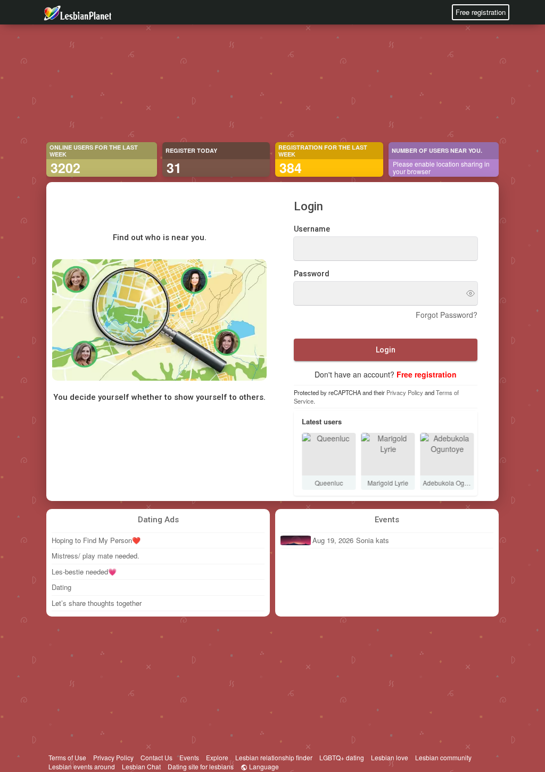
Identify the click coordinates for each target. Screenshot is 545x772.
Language (263, 766)
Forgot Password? (446, 314)
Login (385, 350)
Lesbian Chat (141, 766)
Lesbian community (443, 757)
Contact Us (156, 757)
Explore (217, 757)
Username (312, 229)
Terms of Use (67, 757)
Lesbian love (389, 757)
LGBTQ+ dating (341, 757)
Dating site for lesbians (201, 766)
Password (311, 273)
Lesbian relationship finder (273, 757)
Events (387, 519)
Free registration (481, 12)
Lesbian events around (81, 766)
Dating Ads (158, 519)
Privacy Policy (404, 392)
